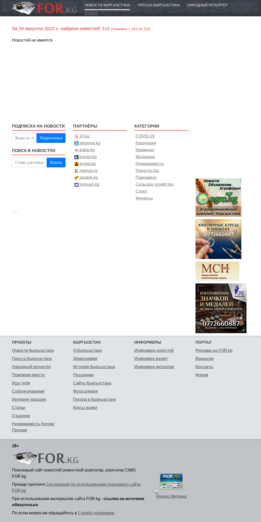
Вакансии (204, 358)
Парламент (146, 177)
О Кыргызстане (87, 350)
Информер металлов (154, 367)
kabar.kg (87, 150)
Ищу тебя (21, 383)
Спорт (141, 191)
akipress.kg (89, 143)
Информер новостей (154, 350)
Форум (201, 375)
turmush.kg (89, 184)
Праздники (83, 375)
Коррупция (146, 143)
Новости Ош (147, 170)
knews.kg (88, 157)
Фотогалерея (85, 391)
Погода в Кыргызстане (94, 399)
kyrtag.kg (87, 163)
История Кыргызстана (94, 367)
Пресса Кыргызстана (159, 5)
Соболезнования (28, 391)
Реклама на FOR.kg (213, 350)
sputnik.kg (88, 177)
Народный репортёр (207, 5)
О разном (21, 416)
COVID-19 (145, 136)
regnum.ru (88, 170)
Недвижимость (150, 163)
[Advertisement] (100, 83)
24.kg (84, 136)
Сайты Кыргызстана (92, 383)
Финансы (144, 198)
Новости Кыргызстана (107, 5)
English (91, 13)
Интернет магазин (29, 399)
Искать (56, 162)
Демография (85, 358)
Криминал (145, 150)
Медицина (145, 157)
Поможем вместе (28, 375)
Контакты (204, 367)
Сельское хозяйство (155, 184)
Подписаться (51, 138)
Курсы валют (85, 407)
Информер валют (151, 358)
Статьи (18, 407)
